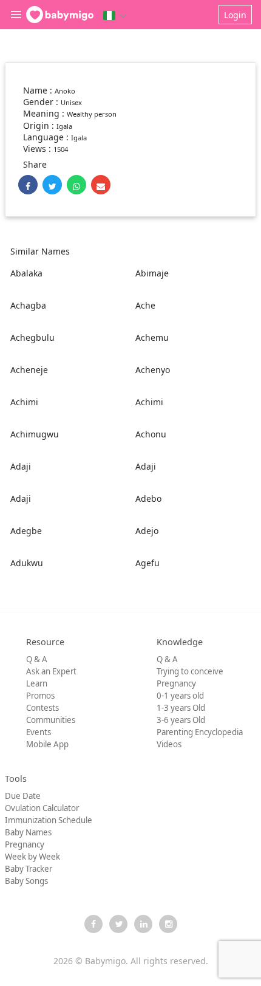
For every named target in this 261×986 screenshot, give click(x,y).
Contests (42, 707)
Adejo (146, 530)
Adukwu (26, 563)
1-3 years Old (181, 707)
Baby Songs (26, 880)
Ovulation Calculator (42, 808)
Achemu (152, 337)
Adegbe (26, 530)
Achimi (24, 402)
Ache (145, 305)
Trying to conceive (190, 671)
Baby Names (28, 832)
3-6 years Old (181, 719)
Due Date (23, 795)
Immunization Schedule (48, 820)
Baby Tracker (28, 868)
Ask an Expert (51, 671)
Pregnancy (176, 683)
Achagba (28, 305)
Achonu (150, 434)
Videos (169, 744)
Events (38, 732)
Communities (50, 719)
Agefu (147, 563)
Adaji (20, 466)
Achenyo (152, 369)
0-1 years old (180, 695)
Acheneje (29, 369)
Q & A (36, 659)
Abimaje (152, 273)
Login (235, 15)
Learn (36, 683)
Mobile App (47, 744)
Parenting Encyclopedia (200, 732)
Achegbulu (32, 337)
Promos (40, 695)
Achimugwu (34, 434)
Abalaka (26, 273)
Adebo (148, 498)
